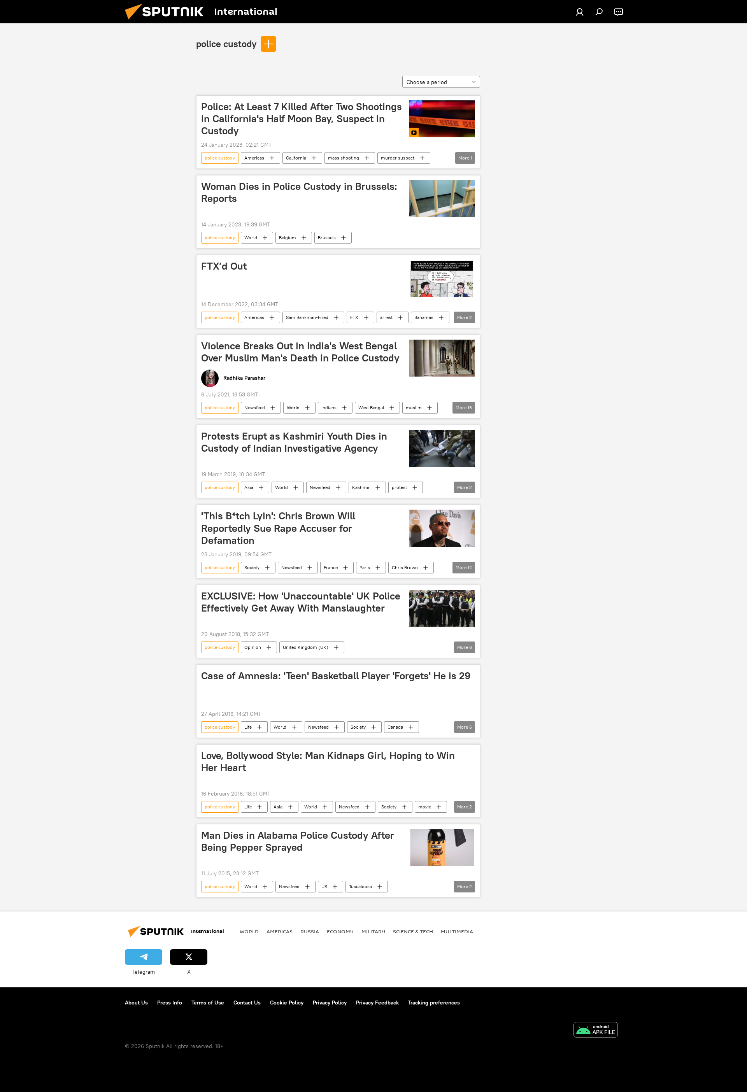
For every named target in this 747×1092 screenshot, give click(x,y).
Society (252, 567)
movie (424, 807)
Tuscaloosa (360, 886)
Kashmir (361, 487)
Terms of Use (207, 1002)
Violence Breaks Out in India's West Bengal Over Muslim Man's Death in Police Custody (300, 352)
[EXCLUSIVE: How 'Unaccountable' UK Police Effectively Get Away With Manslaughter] (442, 608)
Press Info (169, 1002)
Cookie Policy (286, 1002)
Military (373, 931)
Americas (254, 158)
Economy (340, 931)
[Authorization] (579, 11)
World (250, 237)
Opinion (252, 647)
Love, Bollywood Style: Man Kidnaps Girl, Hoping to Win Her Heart (328, 761)
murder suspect (397, 158)
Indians (329, 407)
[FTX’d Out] (442, 278)
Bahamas (423, 317)
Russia (309, 931)
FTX (354, 317)
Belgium (287, 237)
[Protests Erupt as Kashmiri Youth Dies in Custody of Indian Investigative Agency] (442, 448)
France (331, 567)
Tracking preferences (434, 1002)
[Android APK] (595, 1030)
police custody (226, 43)
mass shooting (343, 158)
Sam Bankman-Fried (307, 317)
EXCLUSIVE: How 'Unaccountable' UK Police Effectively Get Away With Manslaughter (300, 602)
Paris (364, 567)
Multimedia (457, 931)
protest (399, 487)
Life (248, 727)
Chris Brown (405, 567)
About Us (136, 1002)
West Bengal (371, 407)
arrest (386, 317)
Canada (395, 727)
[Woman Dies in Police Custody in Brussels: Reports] (442, 198)
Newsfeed (254, 407)
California (296, 158)
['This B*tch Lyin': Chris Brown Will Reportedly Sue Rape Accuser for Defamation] (442, 528)
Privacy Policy (330, 1002)
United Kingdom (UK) (305, 647)
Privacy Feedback (377, 1002)
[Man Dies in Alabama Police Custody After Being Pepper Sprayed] (442, 847)
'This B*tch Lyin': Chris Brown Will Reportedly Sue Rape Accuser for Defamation (278, 528)
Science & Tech (413, 931)
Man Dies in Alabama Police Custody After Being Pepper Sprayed (297, 841)
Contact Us (247, 1002)
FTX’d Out (224, 266)
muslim (414, 407)
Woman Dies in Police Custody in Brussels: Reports (299, 192)
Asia (248, 487)
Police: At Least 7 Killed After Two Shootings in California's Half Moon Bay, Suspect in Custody (301, 118)
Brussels (327, 237)
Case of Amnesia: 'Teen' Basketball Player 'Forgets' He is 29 (335, 676)
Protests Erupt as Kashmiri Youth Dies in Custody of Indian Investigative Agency (294, 442)
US (324, 886)
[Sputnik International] (167, 21)
